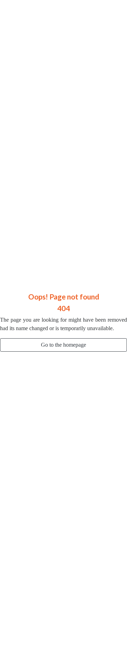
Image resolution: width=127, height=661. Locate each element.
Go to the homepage (63, 345)
